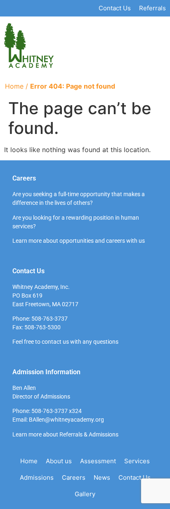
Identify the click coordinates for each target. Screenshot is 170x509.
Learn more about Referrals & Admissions (65, 434)
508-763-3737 (49, 318)
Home (14, 86)
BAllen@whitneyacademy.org (66, 419)
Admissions (37, 477)
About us (59, 461)
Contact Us (115, 8)
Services (137, 461)
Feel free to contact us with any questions (65, 341)
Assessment (98, 461)
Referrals (152, 8)
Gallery (85, 494)
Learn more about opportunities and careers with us (78, 240)
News (102, 477)
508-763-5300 (42, 327)
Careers (73, 477)
